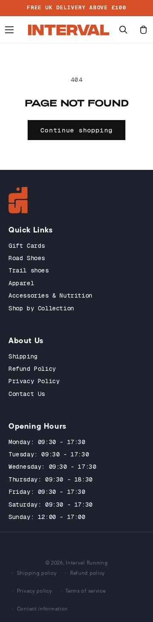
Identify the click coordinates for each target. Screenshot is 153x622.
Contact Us (26, 394)
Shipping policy (37, 572)
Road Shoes (26, 258)
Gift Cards (26, 245)
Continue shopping (76, 130)
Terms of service (85, 590)
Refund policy (87, 572)
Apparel (21, 283)
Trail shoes (28, 270)
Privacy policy (34, 590)
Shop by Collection (41, 308)
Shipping (23, 356)
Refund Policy (32, 369)
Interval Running (87, 562)
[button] (9, 29)
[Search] (123, 29)
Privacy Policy (34, 381)
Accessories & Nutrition (50, 295)
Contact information (42, 608)
